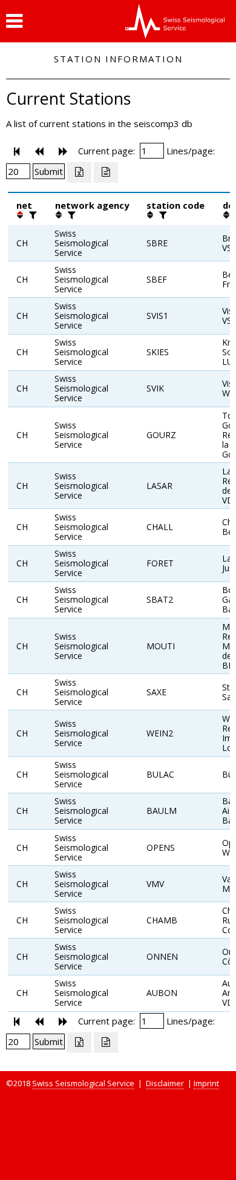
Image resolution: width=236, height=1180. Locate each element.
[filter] (31, 215)
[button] (14, 21)
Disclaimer (165, 1083)
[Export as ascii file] (106, 172)
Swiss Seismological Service (83, 1083)
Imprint (206, 1083)
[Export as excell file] (79, 172)
